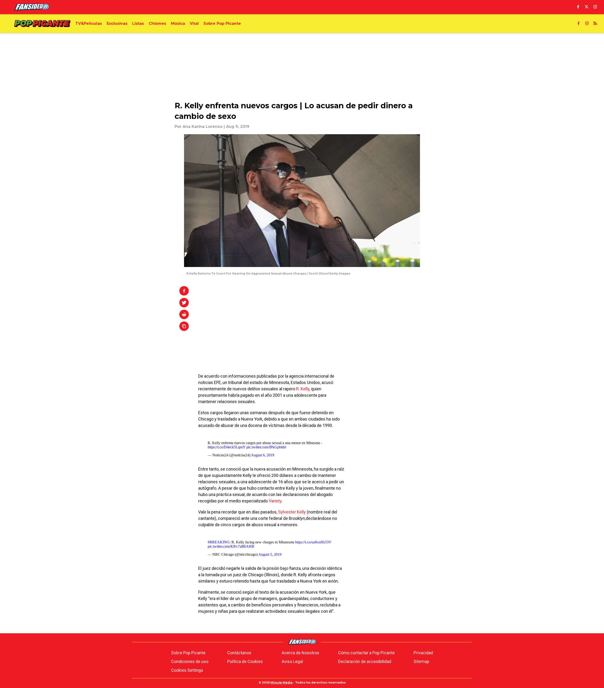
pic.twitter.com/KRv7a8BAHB (231, 546)
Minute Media (281, 682)
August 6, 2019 (262, 455)
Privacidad (423, 652)
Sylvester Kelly (292, 511)
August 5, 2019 (269, 554)
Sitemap (421, 661)
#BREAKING (219, 542)
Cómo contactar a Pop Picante (366, 652)
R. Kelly (302, 388)
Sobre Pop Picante (188, 652)
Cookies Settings (187, 670)
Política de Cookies (245, 661)
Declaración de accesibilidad (364, 661)
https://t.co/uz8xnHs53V (313, 542)
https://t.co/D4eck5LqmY (226, 447)
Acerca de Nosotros (300, 652)
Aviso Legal (292, 661)
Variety (275, 500)
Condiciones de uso (189, 661)
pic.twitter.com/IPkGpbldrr (266, 447)
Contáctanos (239, 652)
